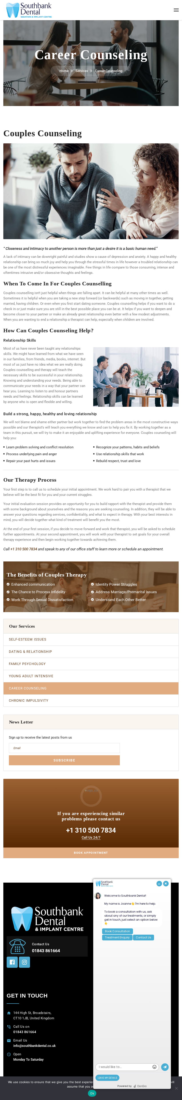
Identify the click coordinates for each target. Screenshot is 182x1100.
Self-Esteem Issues (27, 639)
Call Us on (21, 1027)
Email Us (20, 1040)
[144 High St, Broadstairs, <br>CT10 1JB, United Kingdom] (9, 1013)
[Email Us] (9, 1040)
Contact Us (40, 944)
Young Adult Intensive (31, 676)
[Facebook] (12, 962)
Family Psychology (27, 664)
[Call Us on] (9, 1027)
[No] (176, 1088)
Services (81, 71)
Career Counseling (28, 688)
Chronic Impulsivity (28, 701)
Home (64, 71)
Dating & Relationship (30, 652)
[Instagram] (24, 962)
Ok (92, 1093)
